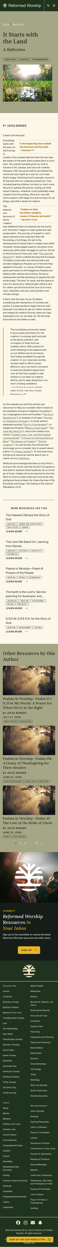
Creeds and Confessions (30, 524)
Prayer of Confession (40, 1132)
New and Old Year (38, 1015)
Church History (9, 1134)
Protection (25, 721)
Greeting (34, 1116)
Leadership (8, 1207)
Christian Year (9, 1129)
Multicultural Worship (40, 1010)
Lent (5, 1023)
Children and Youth (11, 1124)
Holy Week (8, 1034)
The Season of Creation (23, 441)
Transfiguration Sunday (13, 1018)
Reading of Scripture (39, 1159)
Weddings (35, 1080)
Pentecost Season (11, 1076)
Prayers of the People (40, 1189)
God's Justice (10, 721)
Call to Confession (38, 1127)
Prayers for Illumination (40, 1154)
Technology (35, 1069)
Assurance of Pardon (40, 1143)
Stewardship (40, 59)
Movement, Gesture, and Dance (41, 1003)
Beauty (6, 1113)
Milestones (35, 991)
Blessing (6, 1118)
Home (6, 24)
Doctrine (23, 551)
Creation (10, 59)
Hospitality (36, 551)
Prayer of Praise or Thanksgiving (38, 1201)
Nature (10, 604)
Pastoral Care (36, 1026)
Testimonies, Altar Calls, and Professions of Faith (41, 1182)
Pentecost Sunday (11, 1071)
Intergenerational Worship (14, 1196)
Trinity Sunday (9, 1082)
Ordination (35, 1021)
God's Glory (12, 527)
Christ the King (9, 1093)
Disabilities (8, 1161)
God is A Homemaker (35, 424)
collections (23, 458)
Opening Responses (39, 1122)
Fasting (6, 1175)
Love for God (19, 836)
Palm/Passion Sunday (13, 1039)
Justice (24, 59)
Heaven (25, 527)
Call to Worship (37, 1111)
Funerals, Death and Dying (15, 1180)
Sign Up (26, 950)
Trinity (33, 1074)
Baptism (34, 1170)
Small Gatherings (38, 1064)
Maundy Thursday (11, 1044)
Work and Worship (38, 1085)
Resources (17, 24)
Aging (5, 1108)
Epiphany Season (11, 1007)
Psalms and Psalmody (40, 1042)
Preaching (35, 1031)
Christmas (7, 996)
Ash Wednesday (10, 1028)
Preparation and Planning (42, 1037)
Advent (6, 991)
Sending (34, 1208)
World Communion (38, 1090)
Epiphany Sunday (11, 1002)
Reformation (36, 1053)
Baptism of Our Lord (12, 1012)
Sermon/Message (38, 1164)
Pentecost (22, 604)
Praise (22, 577)
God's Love (30, 781)
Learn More (14, 531)
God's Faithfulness (13, 781)
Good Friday (8, 1050)
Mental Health (36, 986)
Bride (6, 836)
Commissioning (10, 1140)
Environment (38, 601)
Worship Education (39, 1096)
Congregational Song (12, 1145)
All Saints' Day (9, 1087)
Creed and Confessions (41, 1175)
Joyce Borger (16, 125)
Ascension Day (9, 1066)
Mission (33, 996)
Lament (33, 1138)
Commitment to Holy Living (42, 1148)
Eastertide (7, 1060)
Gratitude (43, 781)
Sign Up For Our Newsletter (27, 1239)
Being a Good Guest (36, 427)
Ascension (12, 601)
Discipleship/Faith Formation (11, 1168)
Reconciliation (36, 1048)
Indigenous (12, 554)
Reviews (34, 1058)
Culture (6, 1156)
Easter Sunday (9, 1055)
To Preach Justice (21, 451)
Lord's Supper (37, 1194)
